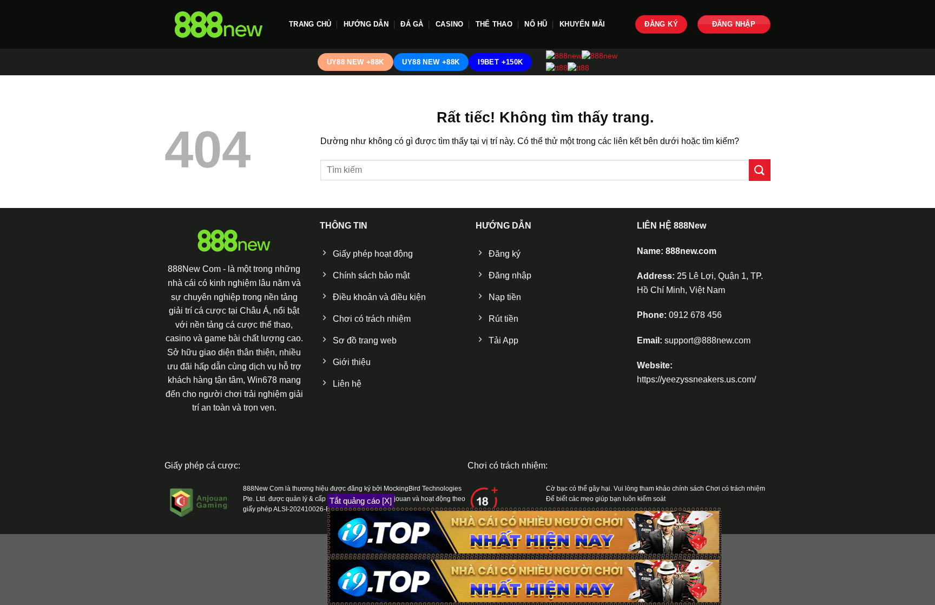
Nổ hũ (535, 24)
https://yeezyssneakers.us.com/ (696, 379)
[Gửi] (760, 169)
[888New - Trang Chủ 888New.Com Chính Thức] (218, 24)
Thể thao (494, 24)
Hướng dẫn (366, 24)
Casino (450, 24)
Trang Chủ (310, 24)
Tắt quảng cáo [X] (361, 500)
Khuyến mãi (582, 24)
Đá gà (411, 24)
